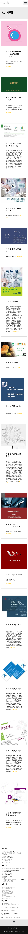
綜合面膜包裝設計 (7, 889)
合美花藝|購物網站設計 (8, 896)
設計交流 (4, 862)
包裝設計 (4, 859)
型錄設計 (4, 856)
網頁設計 (4, 895)
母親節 (4, 878)
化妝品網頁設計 (6, 898)
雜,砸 (3, 871)
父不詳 (4, 874)
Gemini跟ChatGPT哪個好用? (9, 879)
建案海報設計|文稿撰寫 (8, 887)
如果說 (4, 876)
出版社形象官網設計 (7, 893)
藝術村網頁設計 (6, 890)
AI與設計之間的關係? (7, 881)
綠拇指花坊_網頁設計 (7, 892)
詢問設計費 (5, 857)
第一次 (4, 873)
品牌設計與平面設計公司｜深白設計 (11, 853)
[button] (25, 3)
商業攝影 (4, 860)
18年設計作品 (6, 851)
